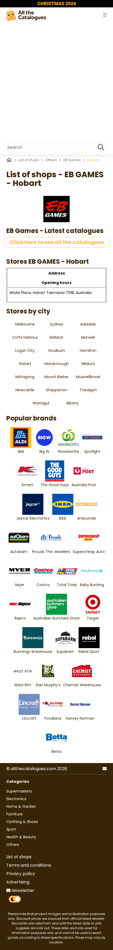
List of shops (29, 160)
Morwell (88, 337)
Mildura (88, 363)
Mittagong (25, 376)
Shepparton (56, 390)
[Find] (101, 147)
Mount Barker (56, 376)
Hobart (25, 363)
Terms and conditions (28, 865)
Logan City (25, 350)
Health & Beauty (21, 837)
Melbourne (25, 324)
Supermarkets (19, 791)
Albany (72, 403)
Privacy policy (20, 874)
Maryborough (56, 363)
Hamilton (88, 350)
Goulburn (56, 350)
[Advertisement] (56, 81)
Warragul (41, 403)
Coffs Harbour (25, 337)
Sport (11, 829)
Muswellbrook (88, 376)
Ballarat (56, 337)
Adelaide (88, 324)
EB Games (72, 160)
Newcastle (25, 390)
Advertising (17, 882)
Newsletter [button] (22, 890)
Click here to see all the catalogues (56, 242)
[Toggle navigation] (105, 15)
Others (51, 160)
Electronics (16, 798)
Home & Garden (21, 806)
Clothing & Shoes (22, 821)
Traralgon (88, 390)
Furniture (14, 814)
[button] (104, 769)
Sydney (56, 324)
